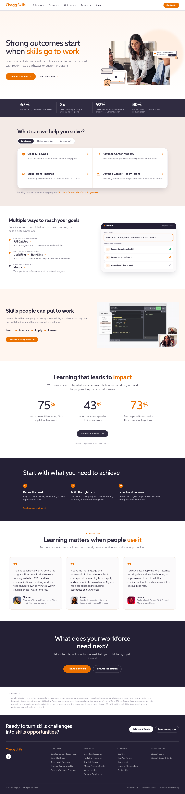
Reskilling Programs (92, 758)
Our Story (122, 754)
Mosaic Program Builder (95, 766)
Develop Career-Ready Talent (64, 754)
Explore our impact (90, 434)
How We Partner (125, 758)
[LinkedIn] (8, 756)
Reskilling (37, 254)
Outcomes (69, 5)
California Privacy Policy (169, 788)
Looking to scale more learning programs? (56, 192)
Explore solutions (19, 76)
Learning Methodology (128, 766)
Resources (86, 5)
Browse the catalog (107, 669)
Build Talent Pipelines (60, 762)
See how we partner (33, 508)
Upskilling (19, 254)
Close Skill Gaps (58, 758)
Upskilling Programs (93, 754)
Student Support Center (162, 758)
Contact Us (171, 5)
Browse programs (167, 729)
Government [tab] (65, 141)
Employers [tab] (26, 141)
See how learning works (20, 340)
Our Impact (123, 762)
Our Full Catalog (91, 762)
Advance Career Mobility (62, 766)
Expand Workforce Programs (63, 770)
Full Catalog (20, 241)
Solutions (37, 5)
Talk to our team (47, 76)
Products (53, 5)
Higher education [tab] (45, 141)
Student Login (157, 754)
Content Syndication (93, 774)
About (98, 5)
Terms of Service (149, 788)
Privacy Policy (132, 788)
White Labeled (90, 770)
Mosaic (18, 267)
